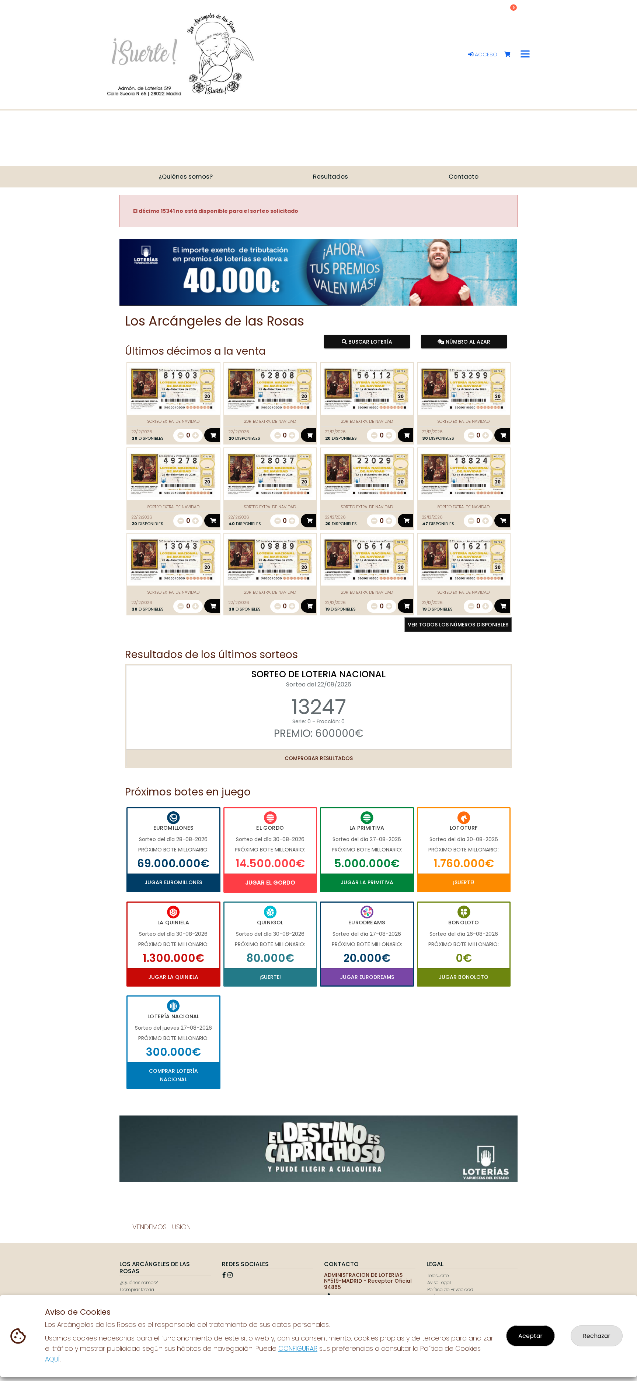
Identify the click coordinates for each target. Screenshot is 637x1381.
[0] (510, 54)
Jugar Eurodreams (367, 977)
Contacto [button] (463, 176)
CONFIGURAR (297, 1348)
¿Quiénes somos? (139, 1282)
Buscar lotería (369, 341)
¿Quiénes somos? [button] (186, 176)
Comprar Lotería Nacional (173, 1075)
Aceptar (530, 1336)
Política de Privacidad (450, 1289)
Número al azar (467, 341)
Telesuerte (438, 1275)
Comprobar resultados (319, 758)
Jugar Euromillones (173, 882)
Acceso (485, 54)
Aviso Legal (439, 1282)
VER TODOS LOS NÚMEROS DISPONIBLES (458, 624)
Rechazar (596, 1336)
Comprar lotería (137, 1289)
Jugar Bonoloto (463, 977)
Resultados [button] (330, 176)
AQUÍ (52, 1359)
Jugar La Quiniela (173, 977)
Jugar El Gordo (270, 882)
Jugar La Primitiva (367, 882)
